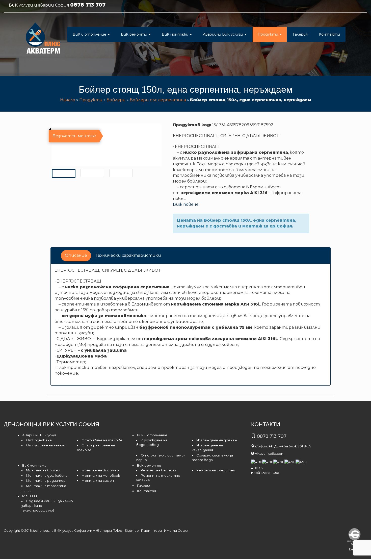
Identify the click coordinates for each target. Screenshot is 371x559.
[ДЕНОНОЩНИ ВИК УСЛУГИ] (43, 39)
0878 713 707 (87, 5)
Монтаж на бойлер (43, 470)
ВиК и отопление (90, 34)
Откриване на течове (102, 440)
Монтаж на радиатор (46, 480)
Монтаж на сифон (98, 480)
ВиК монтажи (175, 34)
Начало (67, 99)
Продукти (268, 34)
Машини (29, 496)
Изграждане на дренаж (216, 440)
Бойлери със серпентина (158, 99)
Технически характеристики (128, 255)
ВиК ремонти (134, 34)
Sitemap (132, 530)
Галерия (300, 34)
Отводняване (39, 440)
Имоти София (176, 530)
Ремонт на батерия (159, 470)
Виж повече (186, 204)
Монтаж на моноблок (101, 475)
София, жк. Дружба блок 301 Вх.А (283, 446)
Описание (76, 255)
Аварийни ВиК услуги (223, 34)
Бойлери (116, 99)
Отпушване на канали (45, 445)
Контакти (329, 34)
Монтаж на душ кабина (46, 475)
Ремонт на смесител (215, 470)
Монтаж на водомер (100, 470)
